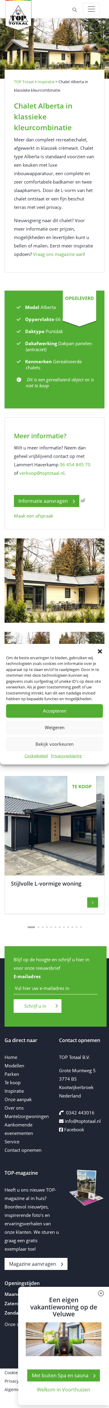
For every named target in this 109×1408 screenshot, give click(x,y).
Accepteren (54, 711)
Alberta (48, 307)
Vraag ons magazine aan (58, 254)
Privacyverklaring (66, 755)
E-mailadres (27, 976)
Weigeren (54, 727)
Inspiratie (14, 1091)
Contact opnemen (23, 1150)
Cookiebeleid (36, 755)
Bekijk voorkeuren (54, 744)
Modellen (14, 1066)
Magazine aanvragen (32, 1264)
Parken (12, 1074)
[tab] (31, 927)
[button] (100, 651)
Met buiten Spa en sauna (60, 1375)
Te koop (13, 1082)
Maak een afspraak (33, 516)
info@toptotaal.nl (83, 1121)
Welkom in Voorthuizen (63, 1389)
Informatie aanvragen (43, 501)
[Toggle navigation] (91, 9)
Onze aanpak (18, 1099)
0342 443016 (80, 1113)
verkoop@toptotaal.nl (41, 473)
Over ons (14, 1108)
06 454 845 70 (75, 464)
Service (12, 1142)
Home (11, 1057)
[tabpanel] (54, 845)
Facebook (73, 1129)
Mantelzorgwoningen (27, 1116)
